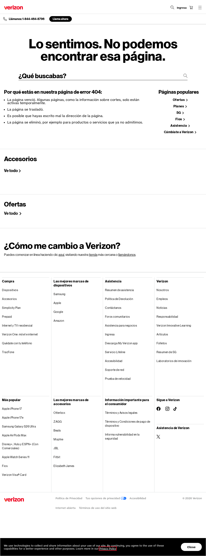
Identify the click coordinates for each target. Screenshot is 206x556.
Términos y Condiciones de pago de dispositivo (127, 423)
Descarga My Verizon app (121, 343)
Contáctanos (113, 307)
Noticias (162, 307)
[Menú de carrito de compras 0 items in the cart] (191, 7)
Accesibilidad (114, 361)
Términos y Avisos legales (121, 412)
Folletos (162, 343)
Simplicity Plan (11, 307)
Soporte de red (114, 369)
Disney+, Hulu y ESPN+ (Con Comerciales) (20, 446)
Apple (57, 303)
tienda (93, 254)
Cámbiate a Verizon (179, 132)
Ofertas (179, 100)
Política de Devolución (119, 299)
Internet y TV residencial (17, 325)
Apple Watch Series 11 (16, 457)
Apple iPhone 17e (12, 417)
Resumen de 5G (166, 352)
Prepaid (7, 316)
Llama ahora (60, 19)
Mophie (58, 439)
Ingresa (110, 334)
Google (58, 311)
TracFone (8, 352)
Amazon (59, 320)
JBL (56, 448)
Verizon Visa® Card (14, 474)
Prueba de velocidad (118, 378)
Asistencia (178, 125)
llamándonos (127, 254)
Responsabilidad (167, 316)
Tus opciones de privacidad (103, 498)
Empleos (162, 299)
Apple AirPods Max (14, 435)
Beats (57, 430)
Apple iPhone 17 (12, 408)
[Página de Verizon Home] (13, 7)
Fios (179, 119)
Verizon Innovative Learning (174, 325)
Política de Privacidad (69, 498)
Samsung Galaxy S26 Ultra (19, 426)
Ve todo (11, 170)
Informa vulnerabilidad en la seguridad (122, 436)
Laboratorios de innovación (174, 361)
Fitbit (57, 457)
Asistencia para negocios (121, 325)
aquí (61, 254)
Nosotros (163, 290)
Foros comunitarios (117, 316)
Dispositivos (10, 290)
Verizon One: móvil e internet (20, 334)
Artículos (162, 334)
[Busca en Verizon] (172, 7)
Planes (178, 106)
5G (179, 112)
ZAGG (58, 421)
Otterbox (59, 412)
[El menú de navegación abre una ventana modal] (200, 7)
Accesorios (9, 299)
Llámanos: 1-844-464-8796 (26, 19)
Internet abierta (66, 507)
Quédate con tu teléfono (17, 343)
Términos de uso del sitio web (97, 507)
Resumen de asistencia (119, 290)
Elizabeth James (64, 466)
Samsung (60, 294)
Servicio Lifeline (115, 352)
